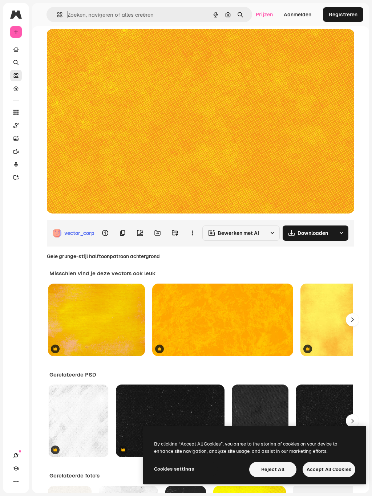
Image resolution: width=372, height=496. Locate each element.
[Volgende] (352, 320)
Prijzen (264, 14)
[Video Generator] (16, 151)
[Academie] (16, 468)
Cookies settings (174, 469)
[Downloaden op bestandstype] (341, 233)
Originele (94, 42)
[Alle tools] (16, 112)
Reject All (272, 469)
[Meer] (16, 481)
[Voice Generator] (16, 164)
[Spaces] (16, 125)
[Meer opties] (192, 233)
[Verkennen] (16, 88)
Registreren (343, 14)
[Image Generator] (16, 138)
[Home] (16, 49)
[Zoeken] (16, 62)
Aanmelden (297, 14)
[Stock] (16, 75)
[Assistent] (16, 177)
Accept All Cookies (329, 469)
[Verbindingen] (16, 455)
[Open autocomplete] (57, 14)
